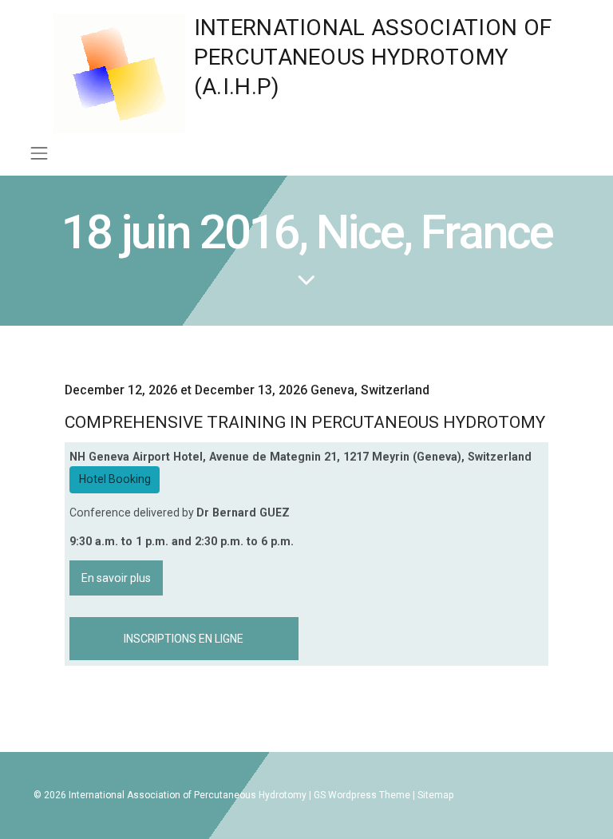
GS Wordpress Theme (362, 795)
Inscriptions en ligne (183, 638)
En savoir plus (116, 578)
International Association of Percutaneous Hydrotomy (187, 795)
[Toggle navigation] (38, 153)
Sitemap (435, 795)
